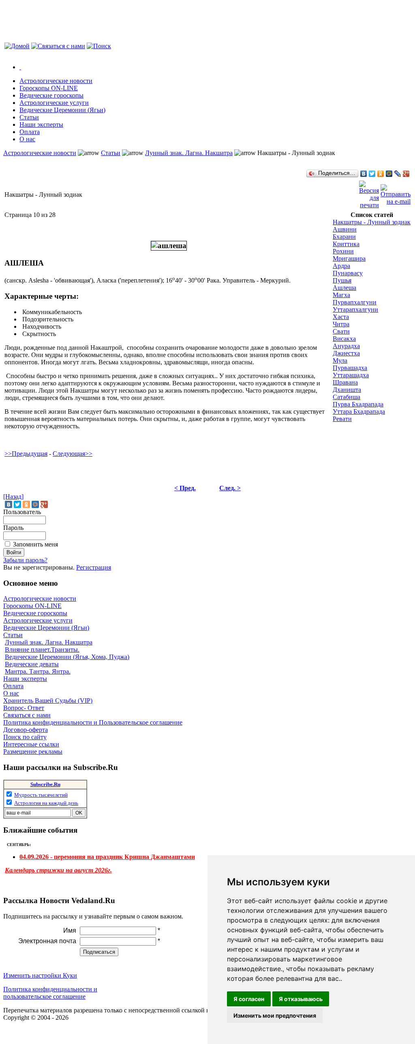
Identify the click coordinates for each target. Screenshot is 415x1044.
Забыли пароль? (25, 560)
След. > (230, 488)
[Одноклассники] (380, 173)
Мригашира (349, 258)
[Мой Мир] (389, 173)
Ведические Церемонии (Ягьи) (46, 627)
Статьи (110, 152)
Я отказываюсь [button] (301, 998)
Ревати (342, 418)
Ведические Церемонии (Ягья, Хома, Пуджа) (67, 656)
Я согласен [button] (248, 998)
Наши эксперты (25, 678)
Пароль (13, 527)
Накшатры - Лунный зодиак (372, 222)
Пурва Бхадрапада (358, 404)
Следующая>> (72, 453)
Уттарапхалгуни (355, 309)
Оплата (13, 686)
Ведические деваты (32, 664)
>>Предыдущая (25, 453)
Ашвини (345, 229)
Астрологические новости (39, 152)
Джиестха (346, 353)
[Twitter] (372, 173)
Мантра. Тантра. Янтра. (38, 671)
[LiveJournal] (398, 173)
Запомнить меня (35, 544)
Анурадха (346, 345)
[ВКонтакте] (363, 173)
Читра (341, 324)
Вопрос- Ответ (23, 707)
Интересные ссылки (31, 744)
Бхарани (344, 236)
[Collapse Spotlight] (20, 67)
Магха (341, 294)
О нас (11, 693)
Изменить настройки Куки (40, 975)
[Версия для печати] (369, 192)
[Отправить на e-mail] (396, 192)
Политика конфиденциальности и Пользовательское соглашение (92, 722)
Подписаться (99, 952)
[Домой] (17, 46)
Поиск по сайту (25, 737)
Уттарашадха (351, 375)
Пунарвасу (348, 273)
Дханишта (347, 389)
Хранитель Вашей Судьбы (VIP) (47, 700)
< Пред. (185, 488)
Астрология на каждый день (46, 803)
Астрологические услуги (38, 620)
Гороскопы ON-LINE (32, 605)
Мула (340, 360)
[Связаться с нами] (58, 46)
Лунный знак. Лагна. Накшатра (189, 152)
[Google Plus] (406, 173)
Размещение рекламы (32, 751)
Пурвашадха (350, 367)
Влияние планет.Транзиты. (42, 649)
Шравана (345, 382)
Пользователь (22, 511)
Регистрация (93, 567)
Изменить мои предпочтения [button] (274, 1015)
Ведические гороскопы (35, 613)
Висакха (344, 338)
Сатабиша (346, 396)
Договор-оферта (25, 729)
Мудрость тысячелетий (41, 795)
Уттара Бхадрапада (359, 411)
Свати (341, 331)
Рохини (343, 251)
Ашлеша (344, 287)
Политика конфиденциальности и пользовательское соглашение (50, 993)
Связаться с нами (27, 715)
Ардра (341, 265)
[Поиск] (99, 46)
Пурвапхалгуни (354, 302)
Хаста (341, 316)
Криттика (346, 243)
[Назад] (13, 496)
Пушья (342, 280)
